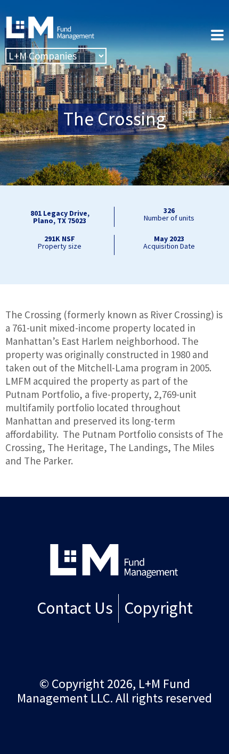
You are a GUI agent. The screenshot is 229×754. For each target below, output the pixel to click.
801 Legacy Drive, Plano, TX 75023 (59, 216)
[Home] (114, 560)
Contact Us (75, 608)
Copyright (158, 608)
